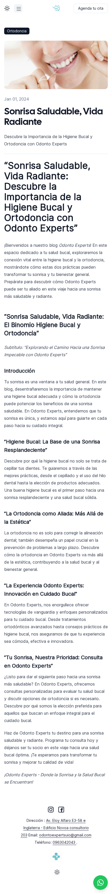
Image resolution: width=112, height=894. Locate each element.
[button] (7, 8)
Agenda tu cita (90, 8)
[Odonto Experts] (56, 8)
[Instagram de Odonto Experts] (51, 809)
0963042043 (64, 842)
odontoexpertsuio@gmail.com (65, 835)
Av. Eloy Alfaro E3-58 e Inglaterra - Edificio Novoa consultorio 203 (55, 827)
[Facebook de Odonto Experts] (61, 809)
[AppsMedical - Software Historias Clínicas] (56, 856)
